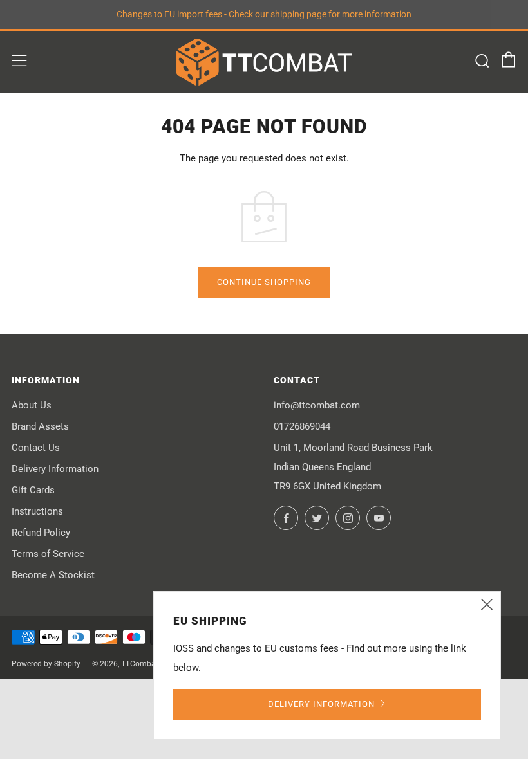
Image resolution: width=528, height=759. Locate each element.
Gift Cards (33, 490)
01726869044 (302, 426)
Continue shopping (264, 282)
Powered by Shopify (46, 663)
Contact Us (36, 447)
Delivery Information (55, 469)
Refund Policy (41, 532)
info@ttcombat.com (317, 405)
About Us (32, 405)
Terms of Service (48, 554)
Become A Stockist (53, 575)
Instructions (37, 511)
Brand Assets (40, 426)
